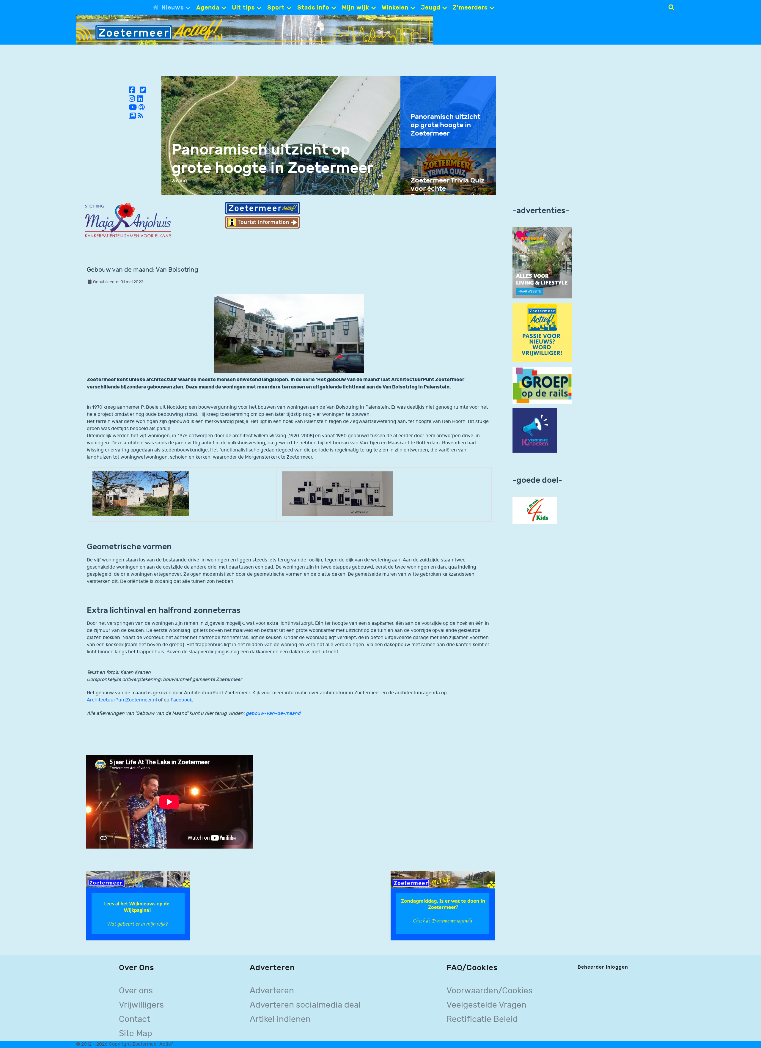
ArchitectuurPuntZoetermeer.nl (122, 700)
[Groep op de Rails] (542, 385)
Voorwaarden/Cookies (489, 991)
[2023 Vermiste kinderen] (534, 430)
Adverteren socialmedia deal (305, 1005)
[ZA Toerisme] (262, 215)
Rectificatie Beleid (482, 1019)
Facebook (181, 700)
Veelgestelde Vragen (486, 1005)
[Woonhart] (542, 262)
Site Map (135, 1033)
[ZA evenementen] (443, 905)
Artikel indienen (280, 1019)
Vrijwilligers (141, 1005)
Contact (134, 1019)
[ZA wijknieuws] (138, 905)
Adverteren (272, 991)
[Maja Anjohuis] (127, 220)
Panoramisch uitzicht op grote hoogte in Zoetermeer (272, 159)
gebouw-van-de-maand (273, 713)
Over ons (136, 991)
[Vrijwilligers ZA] (542, 332)
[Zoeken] (671, 7)
